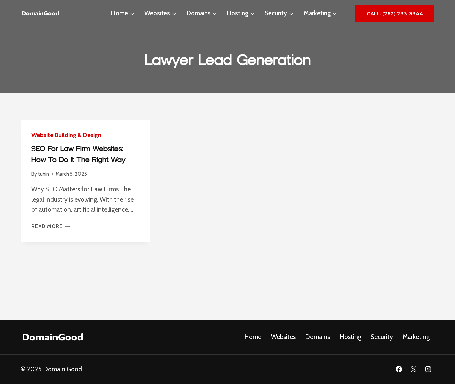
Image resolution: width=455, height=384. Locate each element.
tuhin (43, 174)
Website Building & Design (66, 135)
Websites (283, 337)
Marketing (416, 337)
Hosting (350, 337)
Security (382, 337)
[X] (413, 369)
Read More (50, 226)
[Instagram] (428, 369)
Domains (317, 337)
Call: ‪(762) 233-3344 (395, 13)
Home (252, 337)
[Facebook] (399, 369)
